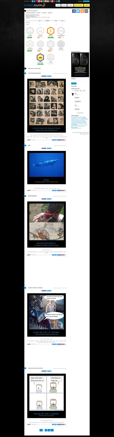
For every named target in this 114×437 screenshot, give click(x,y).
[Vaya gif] (52, 1)
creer (32, 422)
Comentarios (44, 12)
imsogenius (59, 73)
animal (50, 188)
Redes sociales (81, 126)
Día (39, 20)
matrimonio (73, 123)
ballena (55, 188)
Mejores (64, 5)
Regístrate (80, 1)
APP (88, 132)
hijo (40, 422)
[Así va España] (37, 1)
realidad (74, 125)
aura (80, 120)
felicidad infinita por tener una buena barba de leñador (56, 422)
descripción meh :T (45, 422)
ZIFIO (29, 145)
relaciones (73, 119)
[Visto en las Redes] (35, 1)
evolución (83, 122)
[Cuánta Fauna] (48, 1)
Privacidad (80, 132)
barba (30, 422)
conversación (85, 123)
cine (86, 122)
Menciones (50, 12)
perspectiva (76, 120)
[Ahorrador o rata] (57, 1)
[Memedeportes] (32, 1)
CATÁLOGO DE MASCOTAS (34, 73)
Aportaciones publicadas (30, 12)
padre (38, 422)
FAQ (86, 132)
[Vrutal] (41, 1)
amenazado (43, 188)
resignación (80, 123)
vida (87, 118)
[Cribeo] (43, 1)
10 (25, 287)
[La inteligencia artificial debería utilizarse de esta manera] (80, 76)
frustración (78, 121)
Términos (76, 132)
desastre (83, 118)
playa (79, 120)
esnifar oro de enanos (52, 342)
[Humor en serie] (46, 1)
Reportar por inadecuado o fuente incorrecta (61, 141)
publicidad (73, 122)
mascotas (77, 122)
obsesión (76, 123)
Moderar (87, 5)
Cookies (83, 132)
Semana (47, 20)
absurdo (79, 117)
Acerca (73, 132)
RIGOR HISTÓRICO (32, 195)
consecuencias (78, 118)
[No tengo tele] (50, 1)
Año (62, 20)
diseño (72, 120)
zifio (34, 188)
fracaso (74, 128)
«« (41, 430)
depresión (76, 119)
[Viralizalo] (59, 1)
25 (25, 196)
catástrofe (79, 128)
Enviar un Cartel (78, 5)
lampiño (36, 422)
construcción (73, 121)
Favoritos (38, 12)
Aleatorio (70, 5)
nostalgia (83, 117)
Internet (81, 121)
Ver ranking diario (80, 112)
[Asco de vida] (30, 1)
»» (52, 430)
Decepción (73, 126)
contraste (84, 121)
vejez (79, 119)
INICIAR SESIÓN (86, 1)
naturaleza (73, 118)
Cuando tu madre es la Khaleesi (35, 287)
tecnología (74, 117)
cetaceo (47, 188)
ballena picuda (39, 188)
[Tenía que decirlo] (54, 1)
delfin (58, 188)
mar (52, 188)
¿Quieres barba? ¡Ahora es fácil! (35, 368)
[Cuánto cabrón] (39, 1)
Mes (56, 20)
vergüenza (83, 120)
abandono (76, 126)
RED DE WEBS (26, 1)
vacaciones (86, 119)
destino (80, 122)
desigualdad (82, 119)
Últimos (58, 5)
